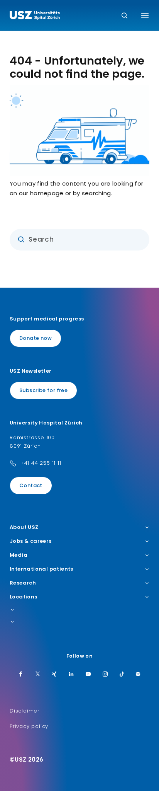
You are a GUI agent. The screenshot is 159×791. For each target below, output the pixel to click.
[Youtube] (88, 674)
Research (23, 583)
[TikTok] (122, 674)
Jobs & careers (31, 541)
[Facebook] (21, 674)
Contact (30, 485)
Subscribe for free (43, 390)
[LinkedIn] (71, 674)
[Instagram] (105, 674)
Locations (23, 596)
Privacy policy (29, 726)
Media (18, 555)
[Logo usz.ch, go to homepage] (35, 16)
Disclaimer (25, 710)
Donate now (35, 338)
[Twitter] (38, 674)
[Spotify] (138, 674)
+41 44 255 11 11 (40, 463)
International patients (41, 569)
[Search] (124, 16)
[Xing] (54, 674)
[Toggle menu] (144, 15)
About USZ (24, 527)
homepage (46, 193)
